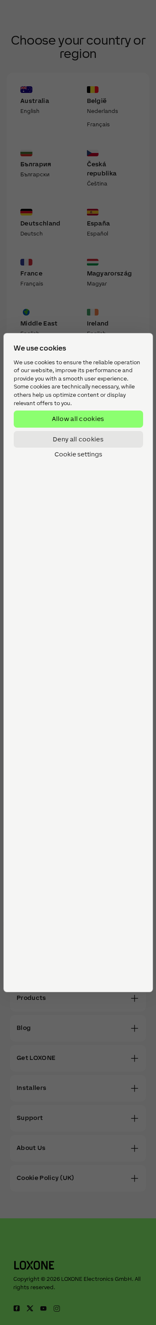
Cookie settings (78, 454)
